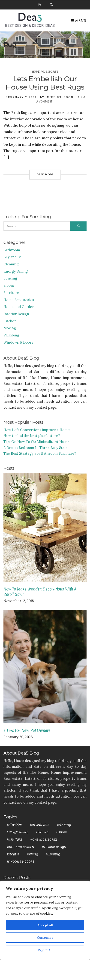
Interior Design (16, 314)
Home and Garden (18, 306)
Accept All (45, 925)
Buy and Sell (13, 257)
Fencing (10, 278)
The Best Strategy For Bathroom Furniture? (39, 453)
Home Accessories (45, 72)
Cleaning (10, 264)
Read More (45, 174)
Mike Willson (60, 97)
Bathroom (11, 250)
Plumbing (11, 335)
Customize (45, 937)
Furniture (11, 292)
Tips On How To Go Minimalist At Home (36, 441)
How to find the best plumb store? (31, 435)
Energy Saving (15, 271)
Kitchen (10, 321)
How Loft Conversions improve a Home (36, 430)
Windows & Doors (18, 342)
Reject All (45, 950)
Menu (80, 20)
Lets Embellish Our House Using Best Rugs (45, 83)
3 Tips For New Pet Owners (26, 730)
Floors (8, 285)
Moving (9, 328)
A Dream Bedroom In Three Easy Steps (35, 447)
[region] (45, 920)
